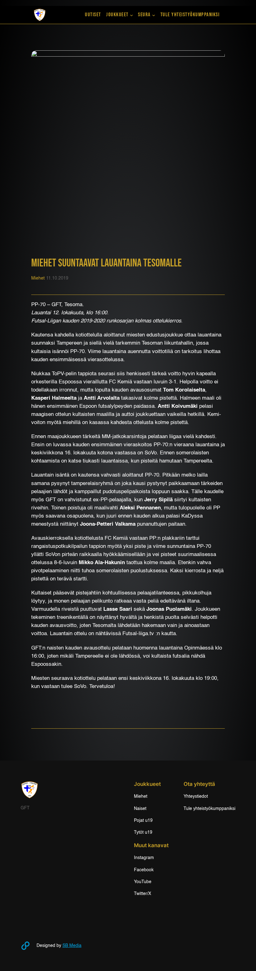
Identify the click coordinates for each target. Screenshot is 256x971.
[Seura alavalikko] (153, 14)
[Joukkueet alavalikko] (131, 14)
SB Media (71, 945)
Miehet (38, 278)
